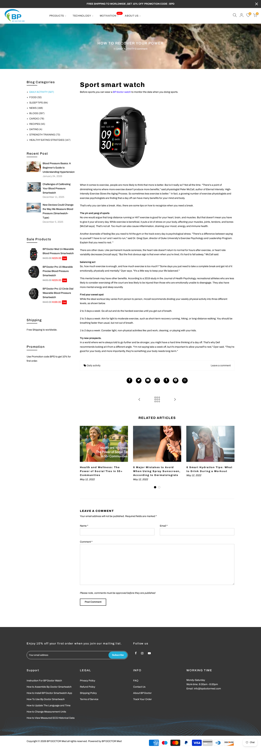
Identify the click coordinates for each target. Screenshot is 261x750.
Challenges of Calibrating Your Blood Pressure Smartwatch (56, 188)
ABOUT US (131, 15)
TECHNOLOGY (82, 15)
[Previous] (83, 457)
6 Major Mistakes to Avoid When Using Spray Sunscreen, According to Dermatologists (156, 471)
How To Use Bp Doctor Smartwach (46, 699)
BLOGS (37, 113)
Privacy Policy (87, 680)
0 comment (141, 48)
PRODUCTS (56, 15)
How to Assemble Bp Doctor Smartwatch (49, 686)
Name (84, 525)
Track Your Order (142, 699)
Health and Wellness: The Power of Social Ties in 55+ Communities (101, 471)
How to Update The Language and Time (48, 705)
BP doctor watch (122, 92)
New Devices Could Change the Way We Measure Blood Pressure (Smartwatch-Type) (58, 211)
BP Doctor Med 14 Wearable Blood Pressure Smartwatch (58, 251)
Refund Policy (87, 686)
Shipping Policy (88, 693)
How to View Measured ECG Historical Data (51, 718)
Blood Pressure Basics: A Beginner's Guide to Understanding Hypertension (59, 167)
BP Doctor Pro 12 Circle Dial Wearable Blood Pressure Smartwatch (58, 293)
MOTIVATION (110, 14)
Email (164, 525)
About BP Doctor (142, 693)
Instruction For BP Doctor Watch (44, 680)
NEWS (36, 108)
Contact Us (139, 686)
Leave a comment (221, 365)
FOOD (35, 97)
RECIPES (37, 124)
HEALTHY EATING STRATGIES (49, 140)
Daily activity (93, 365)
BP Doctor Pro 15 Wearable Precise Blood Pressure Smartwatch (58, 271)
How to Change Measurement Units (46, 711)
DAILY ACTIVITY (125, 48)
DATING (35, 129)
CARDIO (36, 118)
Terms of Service (89, 699)
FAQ (135, 680)
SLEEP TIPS (38, 102)
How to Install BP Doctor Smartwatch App (49, 693)
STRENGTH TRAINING (44, 134)
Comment (86, 541)
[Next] (230, 457)
